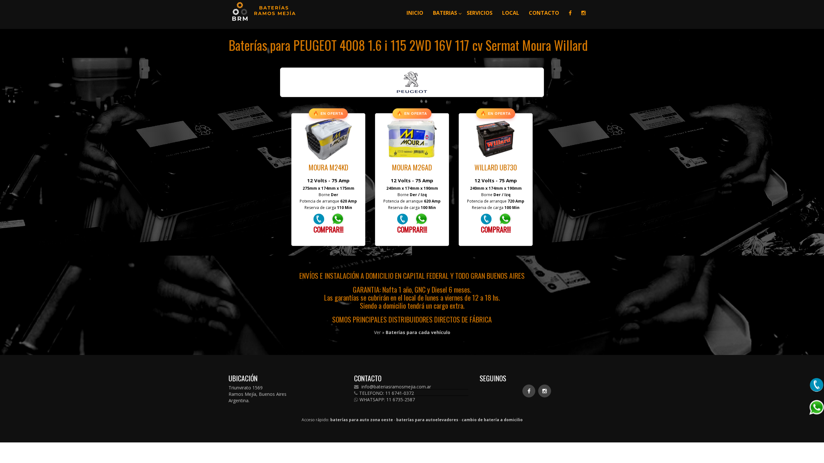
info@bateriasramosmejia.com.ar (395, 387)
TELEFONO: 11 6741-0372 (386, 393)
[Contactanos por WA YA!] (337, 218)
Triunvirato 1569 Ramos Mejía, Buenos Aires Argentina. (257, 394)
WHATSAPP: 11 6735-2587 (387, 399)
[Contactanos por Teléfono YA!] (319, 218)
